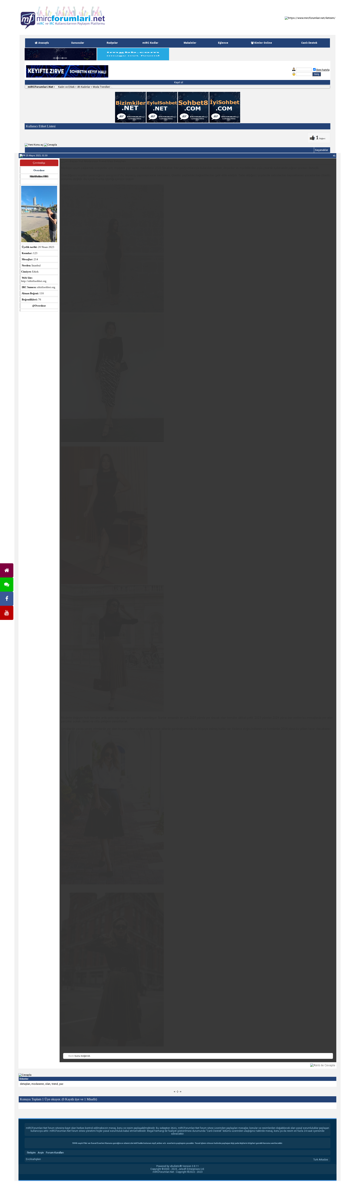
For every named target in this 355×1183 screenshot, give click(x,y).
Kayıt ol (178, 82)
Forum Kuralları (55, 1152)
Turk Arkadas (320, 1159)
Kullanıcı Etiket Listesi (40, 126)
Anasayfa (43, 42)
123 (35, 253)
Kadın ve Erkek (66, 87)
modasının (37, 1083)
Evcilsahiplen (33, 1159)
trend (55, 1083)
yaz (61, 1083)
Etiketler (24, 1079)
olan (47, 1083)
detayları (25, 1083)
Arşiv (41, 1152)
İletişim (31, 1152)
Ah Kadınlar (83, 87)
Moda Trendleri (101, 87)
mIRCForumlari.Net (40, 86)
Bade (71, 1056)
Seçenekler (321, 150)
